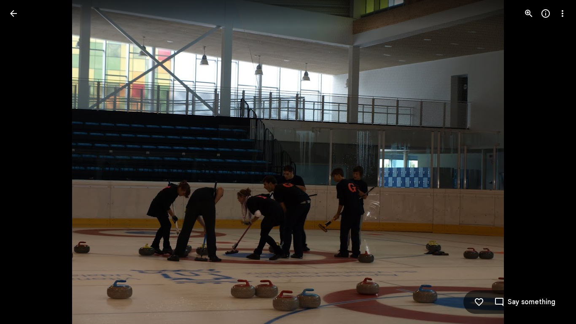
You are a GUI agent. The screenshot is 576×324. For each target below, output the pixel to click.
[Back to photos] (13, 13)
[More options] (562, 13)
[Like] (479, 302)
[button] (23, 162)
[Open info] (545, 13)
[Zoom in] (528, 13)
